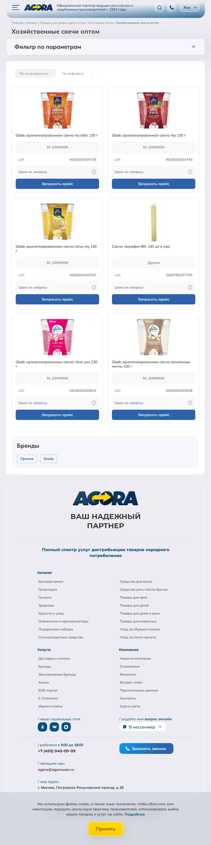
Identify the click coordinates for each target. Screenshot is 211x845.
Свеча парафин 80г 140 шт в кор (141, 246)
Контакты (128, 698)
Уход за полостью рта (138, 637)
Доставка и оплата (53, 658)
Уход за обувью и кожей (140, 629)
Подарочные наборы (55, 629)
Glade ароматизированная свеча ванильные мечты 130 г (151, 364)
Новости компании (135, 658)
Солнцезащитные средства (60, 637)
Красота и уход (51, 613)
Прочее (27, 458)
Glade (48, 458)
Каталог (44, 572)
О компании (130, 666)
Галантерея (47, 589)
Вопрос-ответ (131, 682)
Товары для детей (134, 605)
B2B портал (48, 690)
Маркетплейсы (50, 706)
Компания (129, 649)
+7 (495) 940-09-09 (57, 750)
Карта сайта (130, 706)
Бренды (44, 666)
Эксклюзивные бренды (57, 674)
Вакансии (128, 674)
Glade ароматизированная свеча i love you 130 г (56, 364)
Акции (43, 682)
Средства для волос (136, 581)
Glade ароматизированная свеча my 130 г (149, 135)
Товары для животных (138, 621)
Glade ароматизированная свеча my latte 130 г (57, 135)
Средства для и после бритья (144, 589)
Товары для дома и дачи (140, 613)
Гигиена (44, 597)
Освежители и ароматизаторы (63, 621)
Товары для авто (133, 597)
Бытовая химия (50, 581)
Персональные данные (139, 690)
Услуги (44, 649)
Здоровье (46, 605)
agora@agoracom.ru (56, 769)
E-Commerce (48, 698)
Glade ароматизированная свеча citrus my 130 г (56, 248)
